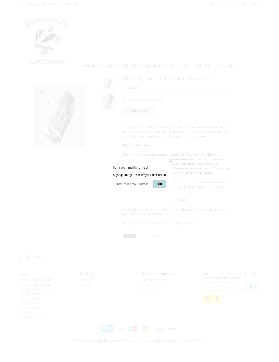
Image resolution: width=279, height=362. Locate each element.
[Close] (171, 160)
